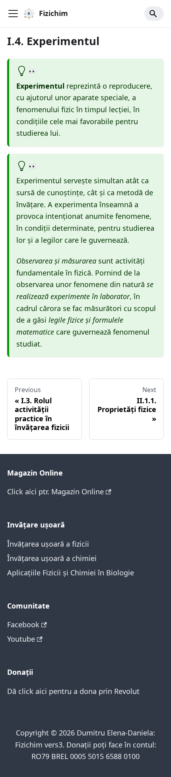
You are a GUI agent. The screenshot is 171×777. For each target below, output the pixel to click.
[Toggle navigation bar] (13, 14)
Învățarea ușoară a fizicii (48, 544)
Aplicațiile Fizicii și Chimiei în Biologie (70, 572)
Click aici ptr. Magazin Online (55, 491)
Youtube (21, 639)
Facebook (23, 624)
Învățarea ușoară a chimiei (52, 558)
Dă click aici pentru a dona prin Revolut (73, 691)
